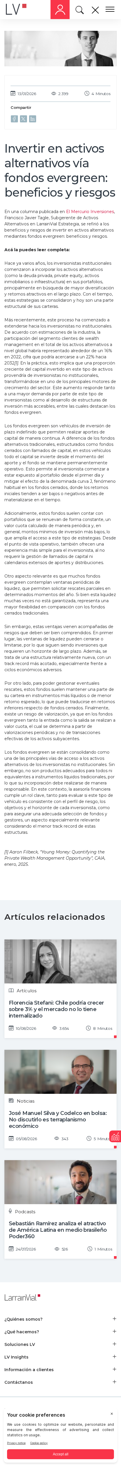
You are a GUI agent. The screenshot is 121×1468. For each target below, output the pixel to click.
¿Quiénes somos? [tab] (23, 1319)
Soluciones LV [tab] (19, 1344)
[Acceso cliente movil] (60, 9)
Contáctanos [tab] (18, 1382)
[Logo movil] (20, 10)
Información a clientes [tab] (29, 1369)
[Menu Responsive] (110, 9)
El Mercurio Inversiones (90, 211)
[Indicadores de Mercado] (115, 1136)
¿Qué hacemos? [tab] (21, 1331)
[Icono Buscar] (80, 11)
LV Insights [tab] (16, 1357)
